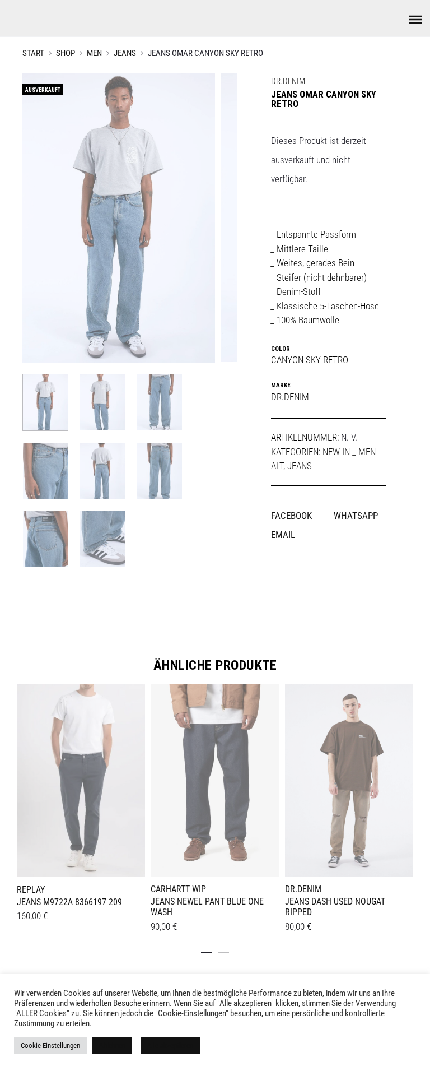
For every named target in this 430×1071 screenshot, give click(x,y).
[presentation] (23, 779)
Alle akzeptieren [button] (170, 1045)
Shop (65, 53)
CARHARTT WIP (178, 889)
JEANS (125, 53)
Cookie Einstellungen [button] (50, 1045)
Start (33, 53)
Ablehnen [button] (112, 1045)
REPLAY (31, 889)
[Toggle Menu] (415, 20)
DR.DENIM (288, 81)
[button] (206, 950)
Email (283, 534)
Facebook (292, 515)
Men (94, 53)
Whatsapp (356, 515)
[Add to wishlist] (131, 698)
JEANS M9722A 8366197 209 (69, 902)
